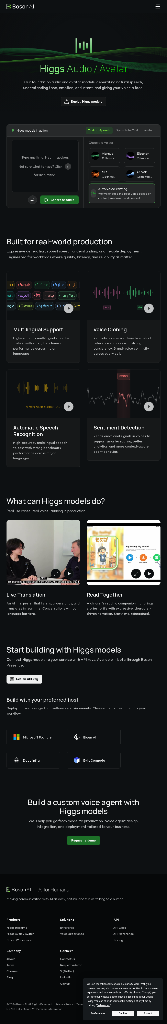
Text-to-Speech (99, 130)
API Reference (123, 934)
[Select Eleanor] (139, 155)
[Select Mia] (104, 174)
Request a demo (83, 840)
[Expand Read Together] (136, 574)
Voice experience (72, 934)
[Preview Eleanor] (130, 156)
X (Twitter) (67, 971)
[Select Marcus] (104, 155)
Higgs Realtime (17, 928)
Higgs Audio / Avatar (20, 934)
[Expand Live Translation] (56, 574)
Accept (148, 1013)
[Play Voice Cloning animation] (149, 308)
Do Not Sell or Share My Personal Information (34, 1008)
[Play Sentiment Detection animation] (149, 406)
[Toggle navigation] (157, 6)
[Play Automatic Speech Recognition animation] (69, 406)
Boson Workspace (19, 940)
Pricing (118, 940)
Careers (12, 971)
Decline (123, 1013)
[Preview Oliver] (130, 174)
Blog (10, 977)
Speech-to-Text (127, 130)
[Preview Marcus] (95, 156)
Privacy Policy (64, 1004)
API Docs (119, 928)
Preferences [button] (103, 1005)
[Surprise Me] (32, 199)
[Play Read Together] (149, 574)
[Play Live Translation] (69, 574)
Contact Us (67, 959)
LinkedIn (65, 977)
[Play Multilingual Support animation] (69, 308)
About (11, 959)
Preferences (98, 1013)
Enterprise (67, 928)
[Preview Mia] (95, 174)
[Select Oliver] (139, 174)
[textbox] (45, 166)
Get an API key (27, 679)
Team (10, 965)
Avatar (148, 130)
